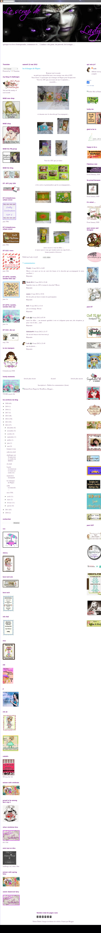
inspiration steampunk (11, 477)
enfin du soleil (11, 452)
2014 (7, 419)
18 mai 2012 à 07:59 (38, 317)
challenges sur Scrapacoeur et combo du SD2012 (11, 458)
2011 (7, 509)
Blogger (71, 921)
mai (8, 446)
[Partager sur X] (46, 257)
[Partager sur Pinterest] (49, 257)
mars (9, 499)
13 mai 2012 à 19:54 (37, 294)
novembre (10, 431)
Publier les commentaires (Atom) (58, 385)
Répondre (29, 276)
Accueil (53, 378)
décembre (10, 428)
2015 (7, 416)
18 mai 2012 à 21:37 (40, 331)
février (9, 503)
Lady (28, 317)
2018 (7, 409)
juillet (9, 440)
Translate (16, 71)
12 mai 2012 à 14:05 (38, 268)
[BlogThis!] (45, 257)
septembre (10, 437)
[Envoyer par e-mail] (43, 257)
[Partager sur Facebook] (48, 257)
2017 (7, 413)
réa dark (9, 464)
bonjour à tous (11, 449)
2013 (7, 422)
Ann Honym (89, 80)
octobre (9, 434)
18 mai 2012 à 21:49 (38, 343)
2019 (7, 406)
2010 (7, 513)
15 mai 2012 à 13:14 (36, 306)
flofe (27, 306)
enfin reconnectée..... (11, 488)
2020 (7, 403)
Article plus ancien (77, 378)
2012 (7, 425)
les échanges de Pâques (11, 482)
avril (8, 496)
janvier (9, 506)
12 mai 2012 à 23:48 (40, 282)
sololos (58, 921)
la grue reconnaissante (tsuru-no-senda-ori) (11, 470)
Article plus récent (30, 378)
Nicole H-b (30, 282)
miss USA (10, 492)
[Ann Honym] (88, 83)
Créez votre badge (90, 85)
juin (8, 443)
